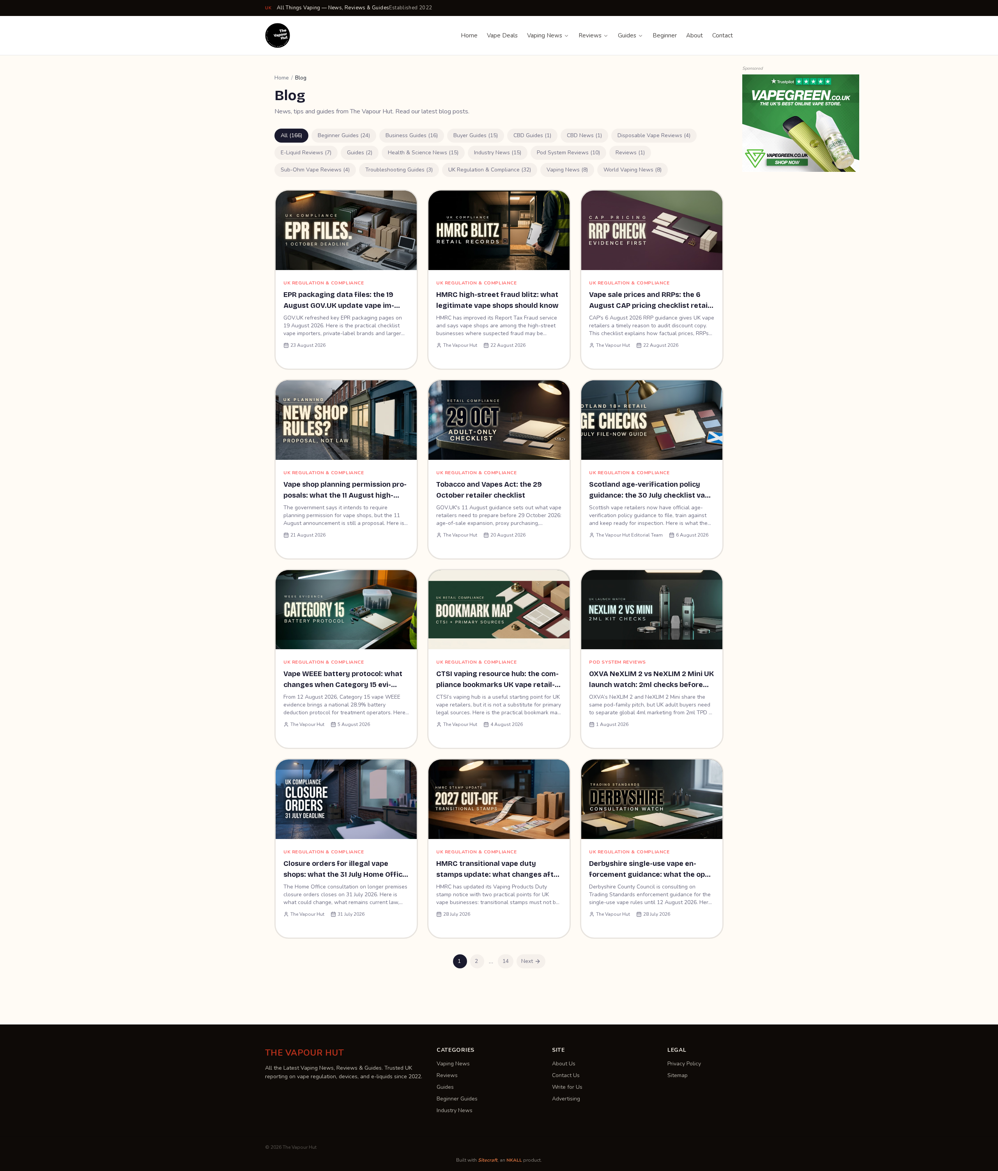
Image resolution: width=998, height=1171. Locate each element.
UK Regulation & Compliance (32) (489, 169)
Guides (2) (359, 152)
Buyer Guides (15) (475, 135)
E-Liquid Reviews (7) (306, 152)
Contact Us (566, 1075)
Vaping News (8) (567, 169)
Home (469, 35)
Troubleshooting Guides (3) (399, 169)
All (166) (291, 135)
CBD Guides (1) (532, 135)
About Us (563, 1063)
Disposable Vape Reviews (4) (654, 135)
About (694, 35)
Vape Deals (502, 35)
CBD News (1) (584, 135)
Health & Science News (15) (423, 152)
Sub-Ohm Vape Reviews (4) (315, 169)
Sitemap (677, 1075)
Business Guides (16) (412, 135)
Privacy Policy (684, 1063)
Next (527, 961)
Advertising (566, 1098)
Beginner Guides (457, 1098)
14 (506, 961)
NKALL (514, 1160)
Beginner (665, 35)
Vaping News (544, 35)
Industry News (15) (497, 152)
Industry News (454, 1110)
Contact (722, 35)
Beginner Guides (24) (344, 135)
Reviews (590, 35)
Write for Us (567, 1087)
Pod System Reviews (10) (568, 152)
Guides (627, 35)
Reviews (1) (630, 152)
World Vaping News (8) (632, 169)
